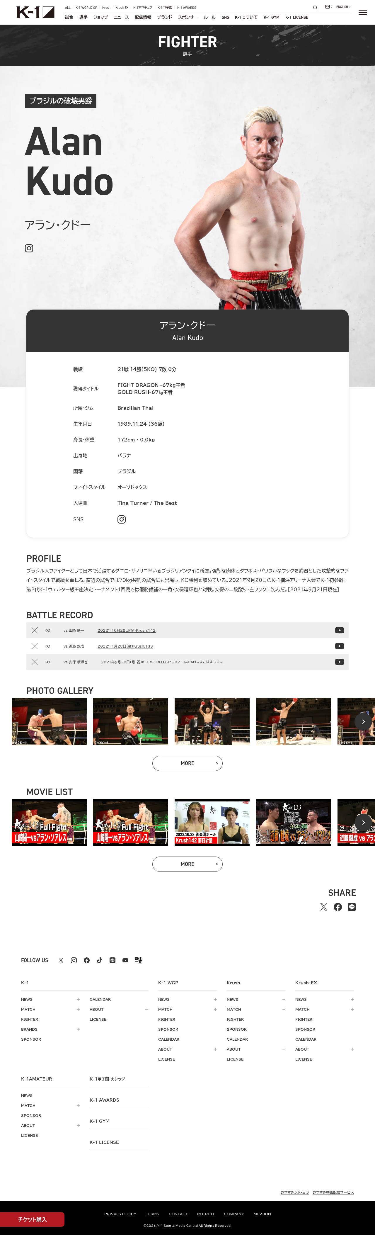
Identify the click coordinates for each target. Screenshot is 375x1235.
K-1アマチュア (143, 7)
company (234, 1214)
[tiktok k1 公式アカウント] (99, 960)
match (28, 1009)
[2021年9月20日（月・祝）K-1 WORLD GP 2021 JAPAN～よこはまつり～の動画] (339, 662)
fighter (29, 1019)
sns (225, 17)
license (98, 1019)
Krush (106, 7)
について (246, 17)
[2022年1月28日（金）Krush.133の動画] (339, 646)
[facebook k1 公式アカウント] (86, 960)
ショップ (100, 17)
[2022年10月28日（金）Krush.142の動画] (339, 630)
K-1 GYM (271, 17)
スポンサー (188, 17)
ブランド (164, 17)
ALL (68, 7)
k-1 (107, 1079)
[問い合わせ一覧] (328, 6)
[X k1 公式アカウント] (61, 960)
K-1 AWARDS (186, 7)
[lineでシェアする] (352, 907)
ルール (210, 17)
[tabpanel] (49, 721)
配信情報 (143, 17)
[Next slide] (363, 722)
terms (152, 1214)
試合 (69, 17)
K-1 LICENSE (296, 17)
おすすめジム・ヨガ (295, 1192)
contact (178, 1214)
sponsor (31, 1039)
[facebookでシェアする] (338, 907)
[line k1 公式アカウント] (112, 960)
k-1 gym (100, 1121)
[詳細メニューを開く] (362, 12)
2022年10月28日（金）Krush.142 (127, 630)
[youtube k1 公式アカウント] (125, 960)
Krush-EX (121, 7)
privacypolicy (120, 1214)
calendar (100, 999)
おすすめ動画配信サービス (333, 1192)
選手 (83, 17)
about (96, 1009)
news (27, 999)
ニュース (121, 17)
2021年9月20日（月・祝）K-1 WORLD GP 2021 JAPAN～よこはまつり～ (162, 662)
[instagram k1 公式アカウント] (74, 960)
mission (262, 1214)
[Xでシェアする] (324, 907)
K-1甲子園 (165, 7)
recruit (205, 1214)
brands (29, 1029)
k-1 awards (104, 1100)
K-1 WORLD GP (86, 7)
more (202, 764)
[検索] (317, 7)
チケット (32, 1219)
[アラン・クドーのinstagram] (29, 248)
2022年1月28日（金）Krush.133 (125, 646)
